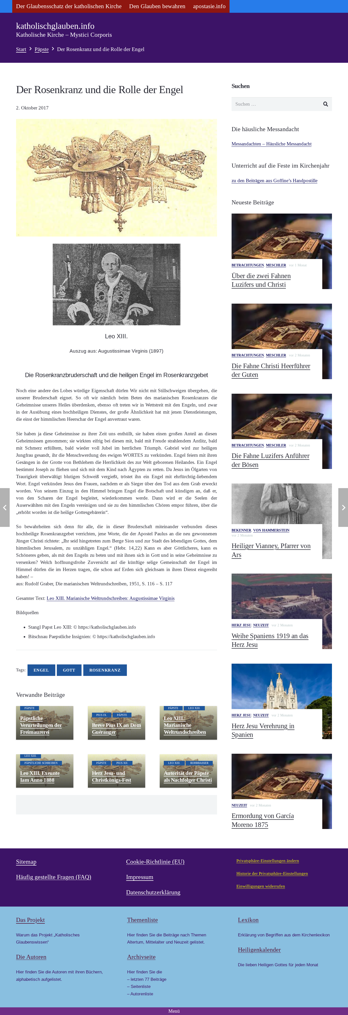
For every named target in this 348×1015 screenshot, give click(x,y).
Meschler (276, 265)
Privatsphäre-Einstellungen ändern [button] (267, 860)
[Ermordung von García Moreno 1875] (282, 791)
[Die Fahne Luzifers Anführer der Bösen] (282, 431)
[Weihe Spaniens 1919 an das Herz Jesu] (282, 611)
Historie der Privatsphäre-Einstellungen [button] (272, 873)
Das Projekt (30, 920)
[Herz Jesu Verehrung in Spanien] (282, 701)
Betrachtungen (248, 265)
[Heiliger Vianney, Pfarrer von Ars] (282, 521)
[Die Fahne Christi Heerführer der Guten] (282, 341)
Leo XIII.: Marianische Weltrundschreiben (185, 725)
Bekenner (241, 530)
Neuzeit (261, 625)
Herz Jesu (241, 625)
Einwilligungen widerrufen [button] (260, 886)
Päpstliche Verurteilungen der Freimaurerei (41, 725)
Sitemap (26, 861)
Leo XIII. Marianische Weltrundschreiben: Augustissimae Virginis (111, 598)
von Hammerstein (271, 530)
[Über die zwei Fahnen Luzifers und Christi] (282, 251)
